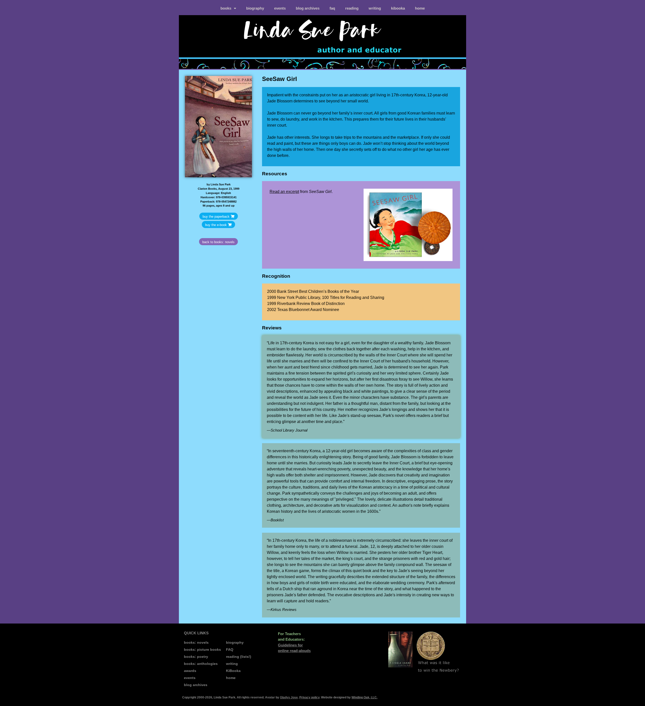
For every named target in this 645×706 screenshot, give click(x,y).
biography (255, 8)
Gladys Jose (289, 697)
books (225, 8)
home (420, 8)
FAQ (332, 8)
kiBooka (398, 8)
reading (352, 8)
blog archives (307, 8)
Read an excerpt (284, 191)
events (280, 8)
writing (375, 8)
